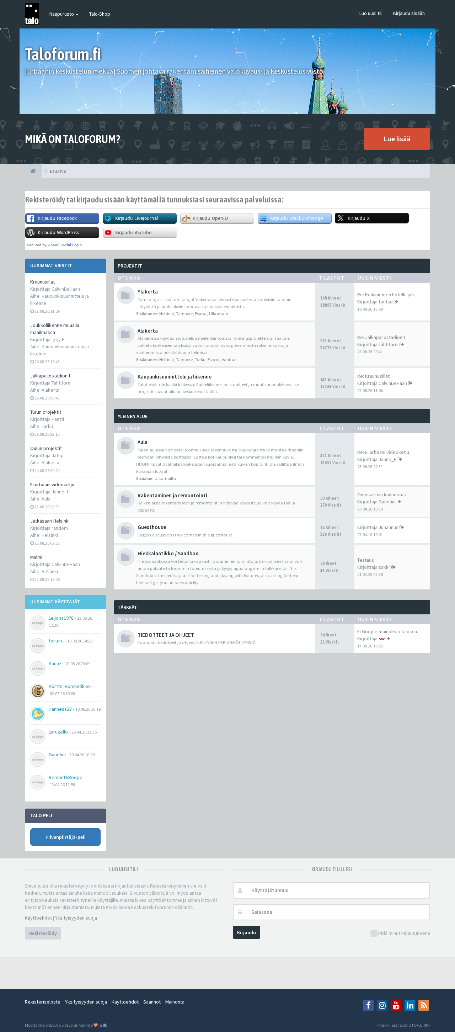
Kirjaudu (246, 932)
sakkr (384, 567)
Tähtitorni (388, 344)
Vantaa (228, 359)
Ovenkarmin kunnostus (381, 494)
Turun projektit (45, 412)
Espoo (201, 313)
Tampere (184, 313)
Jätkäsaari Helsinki (50, 521)
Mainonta (174, 1002)
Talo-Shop (99, 14)
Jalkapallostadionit (50, 375)
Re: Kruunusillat (373, 376)
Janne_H (388, 459)
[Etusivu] (33, 171)
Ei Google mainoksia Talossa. (387, 631)
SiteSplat (69, 1025)
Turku (47, 426)
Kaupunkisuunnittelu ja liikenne (175, 376)
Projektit (130, 266)
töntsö (386, 301)
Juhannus (388, 527)
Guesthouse (152, 527)
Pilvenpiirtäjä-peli (66, 837)
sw (382, 638)
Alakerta (50, 390)
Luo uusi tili (370, 13)
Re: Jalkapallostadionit (381, 337)
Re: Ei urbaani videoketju (383, 452)
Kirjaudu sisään (409, 13)
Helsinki (50, 535)
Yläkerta (148, 291)
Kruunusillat (42, 282)
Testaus (365, 560)
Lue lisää (397, 138)
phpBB (51, 1025)
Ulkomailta (165, 478)
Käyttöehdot (38, 918)
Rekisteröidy (43, 933)
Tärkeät (127, 607)
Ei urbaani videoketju (52, 484)
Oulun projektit (46, 448)
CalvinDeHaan (393, 383)
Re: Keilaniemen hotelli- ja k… (388, 294)
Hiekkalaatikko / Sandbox (168, 553)
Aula (46, 499)
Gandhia (387, 501)
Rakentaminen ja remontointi (172, 495)
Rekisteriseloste (42, 1002)
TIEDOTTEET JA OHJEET (166, 634)
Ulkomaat (218, 313)
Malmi (36, 557)
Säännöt (152, 1002)
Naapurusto (62, 14)
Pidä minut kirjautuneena (404, 933)
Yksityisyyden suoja (76, 918)
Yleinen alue (133, 416)
